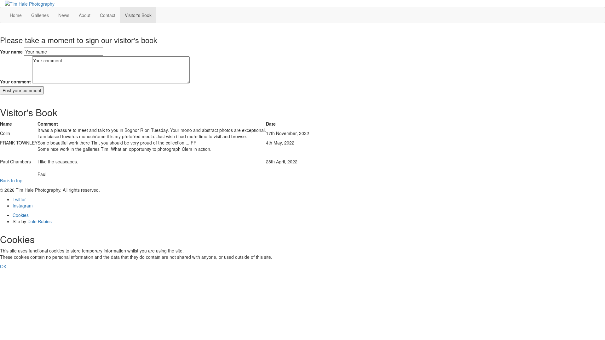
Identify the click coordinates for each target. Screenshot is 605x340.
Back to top (11, 180)
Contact (107, 15)
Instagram (23, 205)
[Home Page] (30, 3)
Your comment (15, 81)
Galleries (40, 15)
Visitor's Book (138, 15)
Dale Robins (39, 221)
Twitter (19, 199)
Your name (11, 51)
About (84, 15)
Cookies (21, 215)
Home (16, 15)
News (63, 15)
